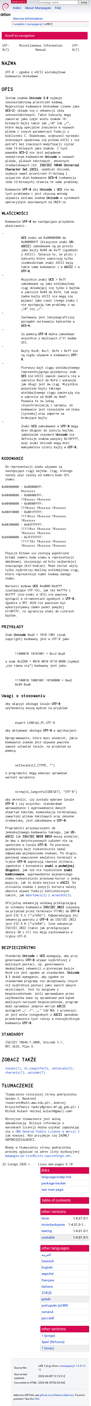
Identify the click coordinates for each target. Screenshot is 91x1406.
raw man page (52, 1190)
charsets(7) (14, 1072)
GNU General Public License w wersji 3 (48, 1131)
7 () (47, 1348)
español (47, 1274)
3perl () (53, 1342)
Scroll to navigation (20, 36)
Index (17, 8)
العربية (46, 1255)
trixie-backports (53, 1225)
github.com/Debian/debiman (57, 1395)
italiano (47, 1286)
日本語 (46, 1293)
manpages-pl (34, 24)
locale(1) (13, 1068)
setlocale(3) (62, 1068)
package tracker (53, 1183)
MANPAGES (19, 1)
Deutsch (47, 1261)
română (47, 1312)
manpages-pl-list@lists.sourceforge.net (38, 1156)
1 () (48, 1336)
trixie (45, 1218)
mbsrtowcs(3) (36, 895)
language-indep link (56, 1177)
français (47, 1280)
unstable (19, 24)
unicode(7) (36, 1072)
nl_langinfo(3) (36, 1068)
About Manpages (38, 8)
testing (46, 1231)
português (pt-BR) (54, 1305)
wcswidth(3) (61, 895)
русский (47, 1318)
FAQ (58, 8)
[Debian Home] (5, 8)
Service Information (28, 19)
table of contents (56, 1200)
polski (46, 1299)
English (47, 1267)
